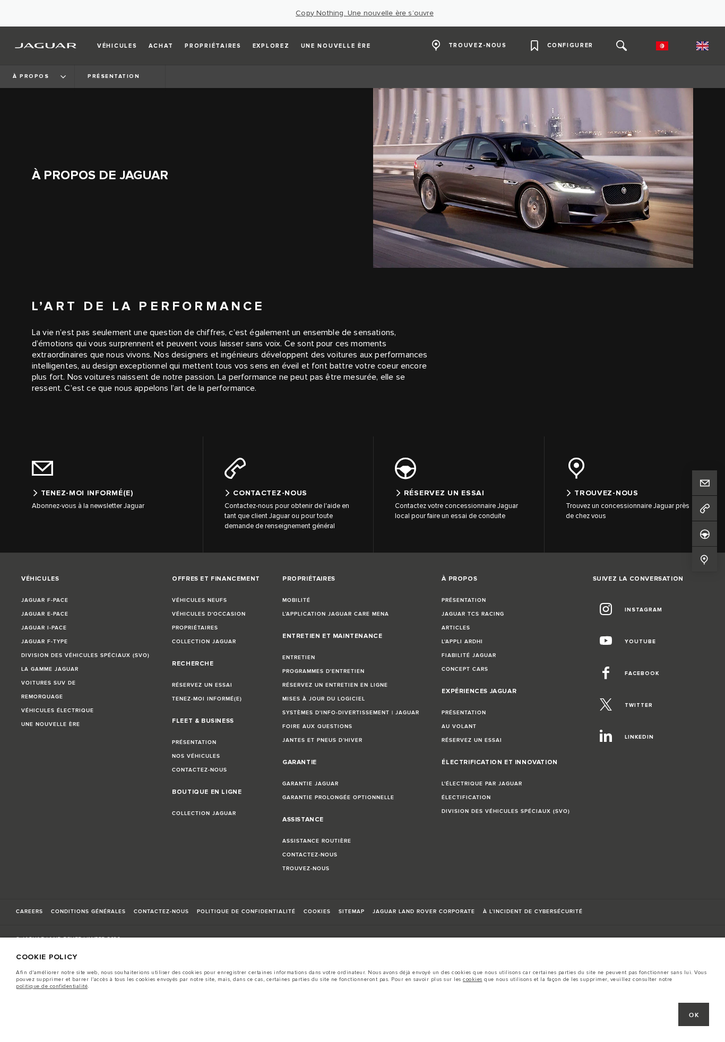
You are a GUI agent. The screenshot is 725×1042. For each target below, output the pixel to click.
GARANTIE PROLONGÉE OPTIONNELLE (338, 797)
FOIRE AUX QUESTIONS (317, 726)
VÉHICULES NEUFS (199, 600)
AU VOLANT (459, 726)
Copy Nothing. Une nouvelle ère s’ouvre (365, 13)
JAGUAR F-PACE (44, 600)
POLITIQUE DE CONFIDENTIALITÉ (246, 911)
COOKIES (317, 911)
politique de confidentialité (52, 986)
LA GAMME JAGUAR (50, 669)
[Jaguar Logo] (46, 46)
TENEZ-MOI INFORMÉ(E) (207, 699)
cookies (472, 979)
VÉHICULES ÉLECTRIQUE (57, 710)
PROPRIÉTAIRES (195, 628)
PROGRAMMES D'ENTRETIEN (323, 671)
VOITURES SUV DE (48, 683)
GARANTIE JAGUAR (310, 784)
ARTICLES (456, 628)
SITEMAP (352, 911)
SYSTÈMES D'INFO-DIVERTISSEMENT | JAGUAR (350, 713)
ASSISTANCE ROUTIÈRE (316, 841)
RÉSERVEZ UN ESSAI (202, 685)
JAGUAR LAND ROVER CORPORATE (424, 911)
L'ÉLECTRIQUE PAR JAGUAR (482, 784)
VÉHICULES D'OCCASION (209, 614)
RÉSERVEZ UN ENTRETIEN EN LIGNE (335, 685)
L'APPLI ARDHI (462, 641)
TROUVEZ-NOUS (306, 868)
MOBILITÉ (296, 600)
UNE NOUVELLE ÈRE (50, 724)
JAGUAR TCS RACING (473, 614)
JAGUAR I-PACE (44, 628)
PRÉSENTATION (194, 742)
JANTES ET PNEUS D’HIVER (322, 740)
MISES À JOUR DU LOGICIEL (323, 699)
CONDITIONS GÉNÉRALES (88, 911)
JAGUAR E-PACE (44, 614)
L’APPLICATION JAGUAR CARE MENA (335, 614)
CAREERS (29, 911)
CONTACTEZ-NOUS (199, 770)
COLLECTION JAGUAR (204, 641)
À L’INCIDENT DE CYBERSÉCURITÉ (533, 911)
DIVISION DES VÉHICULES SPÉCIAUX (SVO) (85, 655)
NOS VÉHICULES (196, 756)
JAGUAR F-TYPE (44, 641)
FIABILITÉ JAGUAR (469, 655)
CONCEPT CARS (465, 669)
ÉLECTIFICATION (466, 797)
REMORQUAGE (42, 697)
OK (694, 1015)
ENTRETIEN (298, 657)
